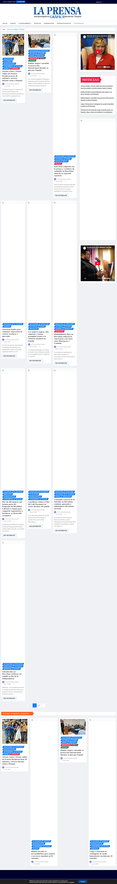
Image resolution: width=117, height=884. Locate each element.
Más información (9, 100)
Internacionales (64, 23)
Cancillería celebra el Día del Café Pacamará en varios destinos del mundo (39, 504)
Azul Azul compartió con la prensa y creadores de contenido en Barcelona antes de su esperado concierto (64, 171)
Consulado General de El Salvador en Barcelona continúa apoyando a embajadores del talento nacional (64, 504)
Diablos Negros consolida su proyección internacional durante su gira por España (72, 752)
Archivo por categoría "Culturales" (16, 29)
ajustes (72, 882)
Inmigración (49, 23)
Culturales (79, 23)
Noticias (37, 23)
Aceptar (83, 881)
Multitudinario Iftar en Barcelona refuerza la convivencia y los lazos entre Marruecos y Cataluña (63, 338)
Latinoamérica (25, 23)
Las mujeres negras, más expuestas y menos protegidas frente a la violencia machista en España (38, 336)
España (13, 23)
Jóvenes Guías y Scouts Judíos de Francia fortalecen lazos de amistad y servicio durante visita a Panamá (12, 75)
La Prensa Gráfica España (12, 84)
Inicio (5, 23)
